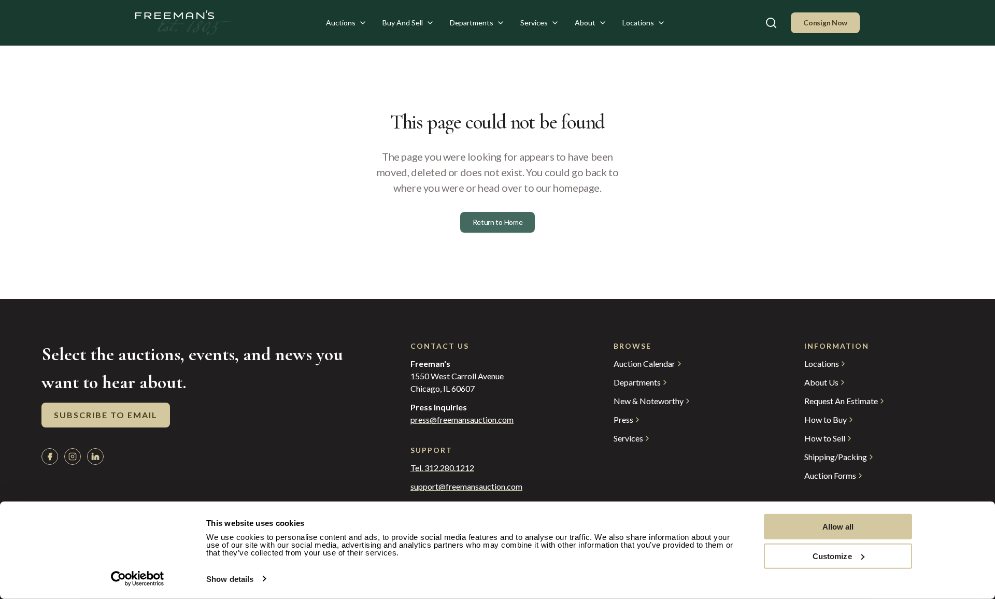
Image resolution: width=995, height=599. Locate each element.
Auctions (341, 22)
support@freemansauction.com (466, 486)
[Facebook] (49, 456)
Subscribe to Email (106, 415)
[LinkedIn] (95, 456)
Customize (832, 555)
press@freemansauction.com (462, 420)
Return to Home (498, 222)
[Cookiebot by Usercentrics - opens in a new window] (137, 579)
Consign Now (825, 22)
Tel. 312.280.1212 (442, 468)
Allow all (838, 526)
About (585, 22)
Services (534, 22)
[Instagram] (72, 456)
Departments (471, 22)
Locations (638, 22)
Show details (229, 579)
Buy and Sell (402, 22)
